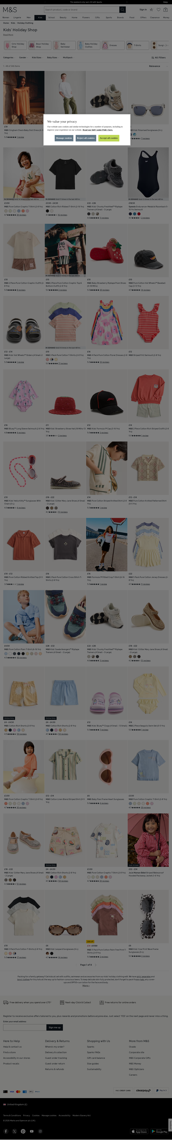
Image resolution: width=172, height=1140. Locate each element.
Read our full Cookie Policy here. (98, 130)
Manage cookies (64, 138)
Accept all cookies (109, 138)
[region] (87, 130)
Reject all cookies (86, 138)
